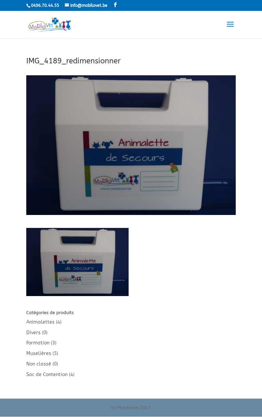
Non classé (38, 364)
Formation (37, 343)
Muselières (38, 353)
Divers (33, 333)
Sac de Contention (47, 374)
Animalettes (40, 322)
